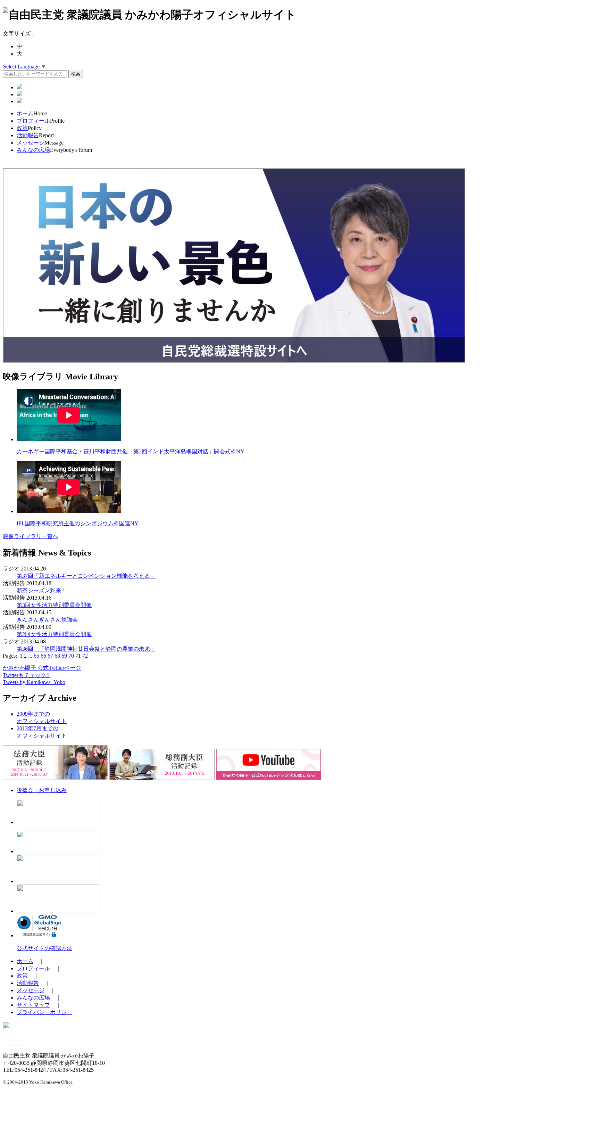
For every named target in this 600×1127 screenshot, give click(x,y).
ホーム (25, 113)
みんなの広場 (33, 150)
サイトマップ (33, 1005)
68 (58, 656)
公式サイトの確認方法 (44, 948)
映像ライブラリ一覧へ (30, 536)
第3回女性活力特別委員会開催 (54, 605)
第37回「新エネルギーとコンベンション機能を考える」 (86, 576)
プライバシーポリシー (44, 1012)
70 (71, 656)
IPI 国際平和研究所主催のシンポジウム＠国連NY (78, 523)
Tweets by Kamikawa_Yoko (34, 682)
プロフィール (33, 121)
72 (85, 656)
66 (44, 656)
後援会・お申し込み (42, 790)
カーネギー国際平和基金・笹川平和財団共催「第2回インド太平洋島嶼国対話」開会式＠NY (130, 451)
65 (37, 656)
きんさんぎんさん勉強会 (47, 620)
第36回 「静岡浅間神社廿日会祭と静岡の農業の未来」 (86, 649)
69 (64, 656)
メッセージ (30, 143)
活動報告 (28, 135)
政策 (22, 128)
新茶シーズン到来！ (42, 590)
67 (51, 656)
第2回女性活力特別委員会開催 (54, 634)
